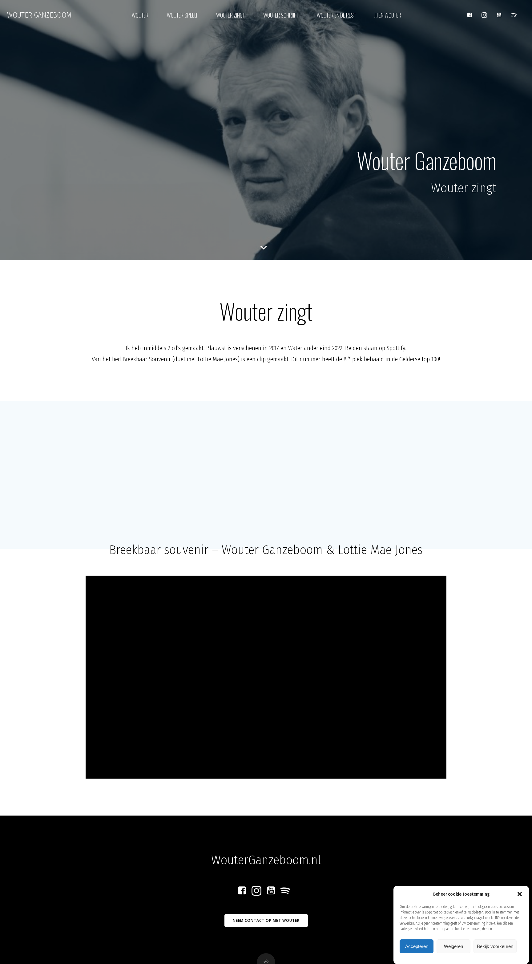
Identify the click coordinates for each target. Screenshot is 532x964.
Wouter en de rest (336, 15)
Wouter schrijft (280, 15)
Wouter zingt (230, 15)
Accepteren (416, 946)
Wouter (140, 15)
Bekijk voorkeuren (495, 946)
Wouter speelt (182, 15)
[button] (520, 894)
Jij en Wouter (387, 15)
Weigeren (453, 946)
